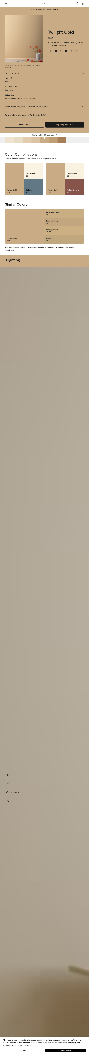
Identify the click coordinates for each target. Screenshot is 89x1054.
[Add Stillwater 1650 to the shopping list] (38, 182)
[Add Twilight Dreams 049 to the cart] (74, 182)
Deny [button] (24, 1050)
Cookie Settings (24, 1045)
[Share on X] (76, 51)
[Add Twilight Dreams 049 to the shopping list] (79, 182)
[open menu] (6, 3)
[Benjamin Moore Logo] (44, 3)
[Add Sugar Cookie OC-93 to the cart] (74, 166)
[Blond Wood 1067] (27, 140)
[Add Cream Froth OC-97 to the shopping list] (38, 166)
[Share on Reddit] (71, 51)
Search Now (9, 250)
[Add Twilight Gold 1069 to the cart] (14, 166)
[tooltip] (10, 78)
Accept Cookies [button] (65, 1050)
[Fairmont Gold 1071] (62, 140)
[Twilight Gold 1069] (44, 140)
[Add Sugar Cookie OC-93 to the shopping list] (79, 166)
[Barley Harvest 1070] (53, 140)
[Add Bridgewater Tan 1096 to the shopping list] (79, 213)
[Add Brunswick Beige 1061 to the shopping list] (79, 222)
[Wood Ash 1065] (9, 140)
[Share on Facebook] (56, 51)
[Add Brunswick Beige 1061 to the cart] (74, 222)
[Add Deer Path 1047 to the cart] (74, 239)
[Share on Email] (61, 51)
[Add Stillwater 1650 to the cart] (33, 182)
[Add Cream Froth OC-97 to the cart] (33, 166)
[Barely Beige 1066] (18, 140)
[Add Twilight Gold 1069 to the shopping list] (19, 166)
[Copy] (50, 51)
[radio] (8, 775)
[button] (77, 3)
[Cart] (83, 3)
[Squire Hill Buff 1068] (35, 140)
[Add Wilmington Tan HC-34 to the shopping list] (79, 230)
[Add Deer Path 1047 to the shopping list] (79, 239)
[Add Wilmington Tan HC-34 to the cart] (74, 230)
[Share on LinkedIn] (66, 51)
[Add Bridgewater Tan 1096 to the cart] (74, 213)
